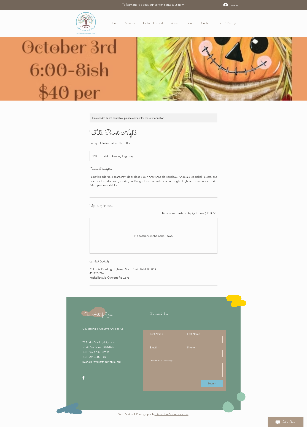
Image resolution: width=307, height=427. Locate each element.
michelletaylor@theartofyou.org (101, 362)
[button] (172, 23)
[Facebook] (83, 377)
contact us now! (174, 4)
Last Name (193, 333)
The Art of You (97, 314)
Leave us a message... (162, 360)
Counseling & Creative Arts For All (102, 328)
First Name (156, 333)
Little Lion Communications (171, 414)
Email (153, 347)
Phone (191, 347)
